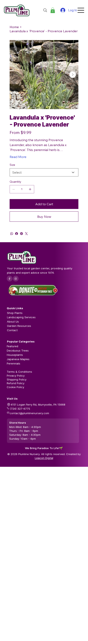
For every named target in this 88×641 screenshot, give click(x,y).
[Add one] (30, 189)
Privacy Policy (16, 375)
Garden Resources (19, 325)
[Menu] (81, 10)
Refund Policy (15, 383)
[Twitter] (26, 234)
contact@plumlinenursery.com (29, 413)
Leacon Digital (44, 458)
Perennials (13, 363)
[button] (52, 10)
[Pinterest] (21, 234)
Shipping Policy (16, 379)
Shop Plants (15, 313)
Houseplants (15, 354)
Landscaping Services (21, 317)
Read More (18, 157)
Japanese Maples (18, 359)
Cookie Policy (15, 387)
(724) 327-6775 (20, 408)
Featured (12, 346)
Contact (12, 330)
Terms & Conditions (19, 371)
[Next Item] (72, 74)
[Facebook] (17, 234)
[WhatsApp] (12, 234)
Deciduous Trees (18, 350)
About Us (13, 321)
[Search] (45, 10)
